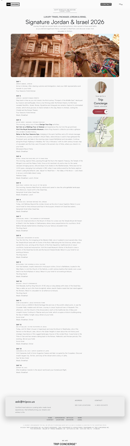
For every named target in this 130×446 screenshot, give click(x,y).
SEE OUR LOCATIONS (83, 405)
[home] (12, 4)
